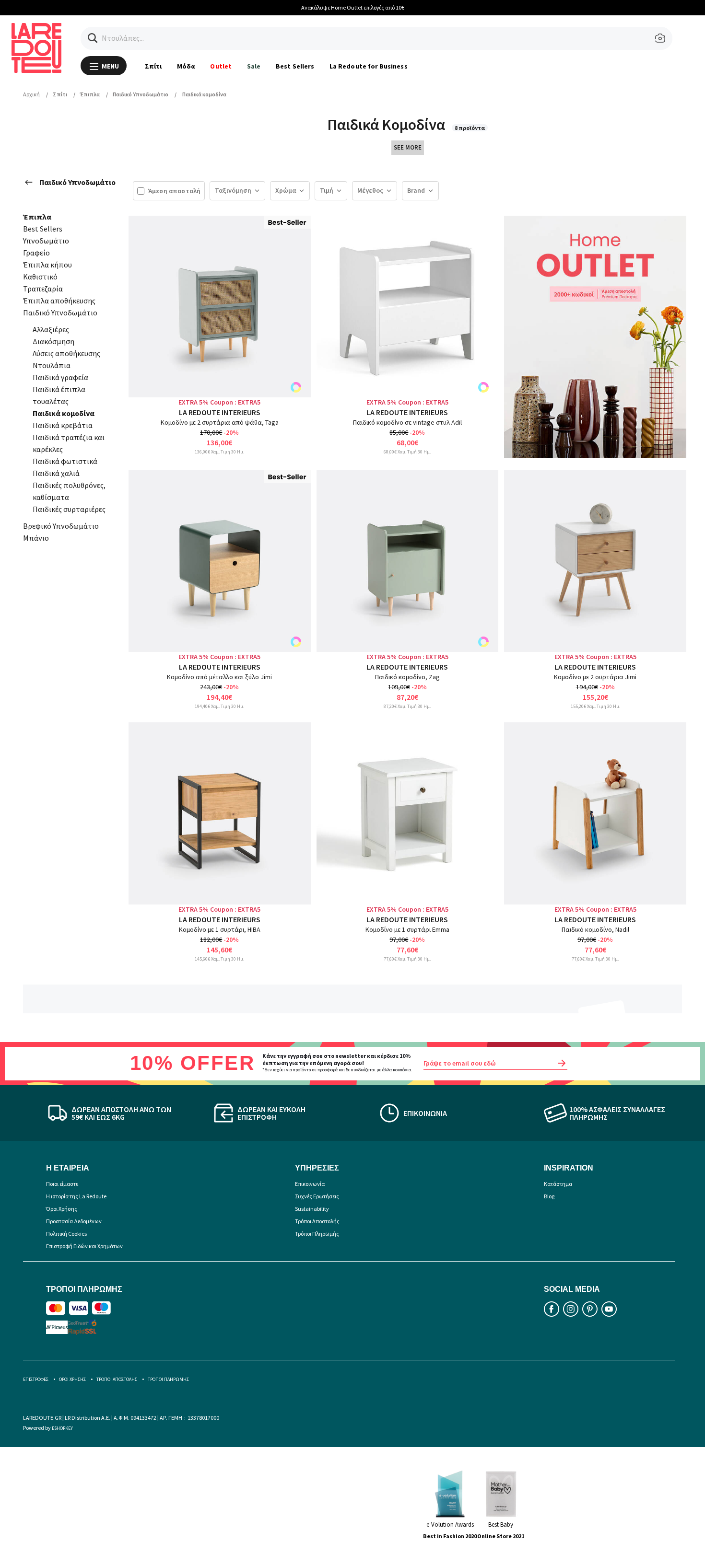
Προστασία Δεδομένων (74, 1221)
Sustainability (312, 1208)
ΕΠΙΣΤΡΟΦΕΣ (35, 1379)
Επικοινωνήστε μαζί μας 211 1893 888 (507, 7)
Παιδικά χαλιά (56, 473)
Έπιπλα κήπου (47, 264)
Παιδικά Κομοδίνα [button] (387, 124)
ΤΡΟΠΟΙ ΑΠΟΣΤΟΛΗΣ (116, 1379)
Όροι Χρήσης (61, 1208)
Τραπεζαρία (43, 288)
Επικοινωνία (310, 1183)
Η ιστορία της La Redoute (76, 1196)
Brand (416, 190)
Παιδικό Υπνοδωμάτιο (77, 182)
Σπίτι (153, 66)
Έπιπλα (37, 216)
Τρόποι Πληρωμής (317, 1233)
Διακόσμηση (53, 341)
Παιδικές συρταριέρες (69, 509)
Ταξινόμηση (233, 190)
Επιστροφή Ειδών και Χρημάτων (84, 1246)
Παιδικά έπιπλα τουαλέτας (59, 395)
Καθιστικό (40, 276)
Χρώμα (285, 190)
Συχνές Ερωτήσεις (317, 1196)
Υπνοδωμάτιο (46, 240)
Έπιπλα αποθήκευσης (59, 300)
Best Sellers (295, 66)
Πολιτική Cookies (66, 1233)
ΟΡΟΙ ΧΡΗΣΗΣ (72, 1379)
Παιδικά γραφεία (60, 377)
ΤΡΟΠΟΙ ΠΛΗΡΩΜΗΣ (168, 1379)
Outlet (220, 66)
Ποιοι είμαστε (62, 1183)
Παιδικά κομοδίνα (63, 413)
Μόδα (186, 66)
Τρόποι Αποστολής (317, 1221)
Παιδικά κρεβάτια (63, 425)
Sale (253, 66)
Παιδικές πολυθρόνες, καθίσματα (69, 491)
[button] (93, 38)
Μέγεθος (370, 190)
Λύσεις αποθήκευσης (66, 353)
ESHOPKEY (62, 1428)
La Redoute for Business (368, 66)
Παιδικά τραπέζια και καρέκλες (69, 443)
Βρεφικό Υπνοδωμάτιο (61, 526)
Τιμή (326, 190)
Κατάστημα (558, 1183)
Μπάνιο (36, 538)
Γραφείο (36, 252)
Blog (549, 1196)
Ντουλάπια (51, 365)
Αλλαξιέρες (51, 329)
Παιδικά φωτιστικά (65, 461)
